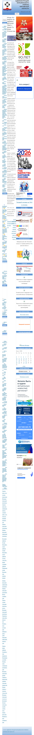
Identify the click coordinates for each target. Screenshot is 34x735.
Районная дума (4, 29)
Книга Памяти (4, 27)
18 (19, 360)
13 (23, 359)
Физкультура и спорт (4, 307)
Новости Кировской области (4, 190)
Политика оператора (4, 185)
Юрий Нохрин (10, 215)
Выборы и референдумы (4, 156)
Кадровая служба (4, 207)
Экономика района (4, 225)
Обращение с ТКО (4, 152)
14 (26, 359)
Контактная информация (4, 78)
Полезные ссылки (24, 376)
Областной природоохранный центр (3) (4, 365)
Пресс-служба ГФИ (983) (4, 485)
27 (23, 362)
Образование (4, 220)
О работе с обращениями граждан (4, 276)
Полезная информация (4, 138)
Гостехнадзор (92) (4, 408)
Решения (4, 120)
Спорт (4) (4, 370)
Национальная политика (4, 171)
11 (19, 359)
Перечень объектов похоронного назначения (4, 51)
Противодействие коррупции (4, 211)
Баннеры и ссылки (4, 164)
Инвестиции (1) (4, 342)
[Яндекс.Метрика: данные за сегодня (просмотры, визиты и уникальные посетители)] (24, 345)
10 (16, 359)
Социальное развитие (4, 246)
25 (19, 362)
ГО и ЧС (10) (4, 372)
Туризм (5, 310)
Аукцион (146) (4, 420)
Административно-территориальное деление (4, 147)
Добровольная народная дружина (4, 58)
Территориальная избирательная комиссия (4, 681)
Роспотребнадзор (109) (4, 412)
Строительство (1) (4, 348)
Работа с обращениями (4, 161)
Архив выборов (4, 168)
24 (16, 362)
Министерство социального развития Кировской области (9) (4, 477)
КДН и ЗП (4, 253)
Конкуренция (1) (4, 344)
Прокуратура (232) (4, 431)
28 (26, 362)
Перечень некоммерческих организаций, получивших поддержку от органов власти (4, 70)
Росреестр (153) (4, 424)
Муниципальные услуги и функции (4, 216)
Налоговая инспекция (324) (4, 427)
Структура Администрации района (4, 45)
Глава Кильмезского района (4, 40)
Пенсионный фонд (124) (4, 416)
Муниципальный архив (4, 106)
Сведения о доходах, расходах (4, 129)
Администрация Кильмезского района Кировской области (22, 4)
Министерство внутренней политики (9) (4, 470)
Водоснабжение (4, 250)
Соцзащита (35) (4, 402)
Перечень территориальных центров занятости (4, 34)
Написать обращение (24, 88)
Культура (4, 300)
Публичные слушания (4, 142)
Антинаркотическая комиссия (4, 313)
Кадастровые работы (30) (4, 389)
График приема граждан (4, 282)
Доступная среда (24, 314)
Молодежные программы (4, 303)
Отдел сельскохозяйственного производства (4, 231)
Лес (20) (4, 375)
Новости (4, 125)
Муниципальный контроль (4, 175)
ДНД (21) (4, 381)
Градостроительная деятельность (4, 101)
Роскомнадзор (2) (4, 355)
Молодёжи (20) (4, 378)
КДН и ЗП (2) (4, 351)
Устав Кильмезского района (4, 62)
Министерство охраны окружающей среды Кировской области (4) (4, 454)
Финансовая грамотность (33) (4, 394)
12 (21, 359)
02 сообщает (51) (4, 405)
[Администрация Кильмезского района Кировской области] (7, 11)
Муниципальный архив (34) (4, 398)
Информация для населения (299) (4, 435)
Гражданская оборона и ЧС (4, 133)
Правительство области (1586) (4, 441)
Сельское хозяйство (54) (4, 385)
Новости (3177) (4, 488)
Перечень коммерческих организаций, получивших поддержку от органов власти (4, 89)
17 (16, 360)
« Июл (23, 366)
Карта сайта (4, 323)
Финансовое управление (4, 243)
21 (26, 360)
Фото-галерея (4, 331)
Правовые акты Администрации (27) (4, 360)
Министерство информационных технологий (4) (4, 462)
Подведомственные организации (4, 665)
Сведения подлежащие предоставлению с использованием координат (4, 114)
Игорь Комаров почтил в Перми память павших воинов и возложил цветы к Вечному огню (14, 229)
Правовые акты (4, 123)
